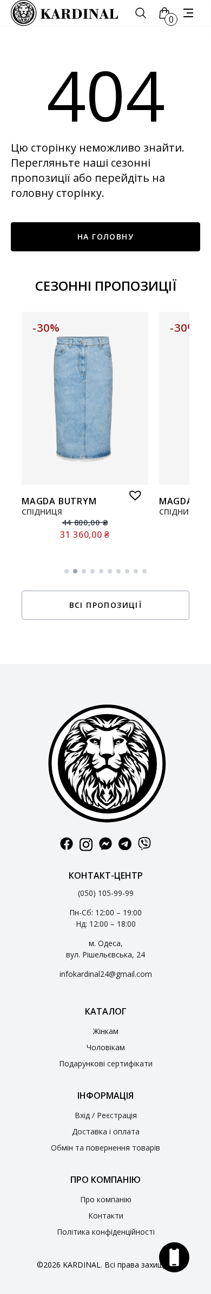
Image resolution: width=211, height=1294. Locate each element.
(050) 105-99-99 (106, 893)
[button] (132, 492)
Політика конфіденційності (106, 1232)
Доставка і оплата (106, 1131)
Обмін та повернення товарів (105, 1147)
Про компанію (105, 1199)
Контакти (105, 1215)
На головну (105, 236)
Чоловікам (106, 1047)
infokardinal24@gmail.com (106, 974)
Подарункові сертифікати (106, 1063)
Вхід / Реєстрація (106, 1115)
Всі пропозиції (105, 605)
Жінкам (105, 1031)
